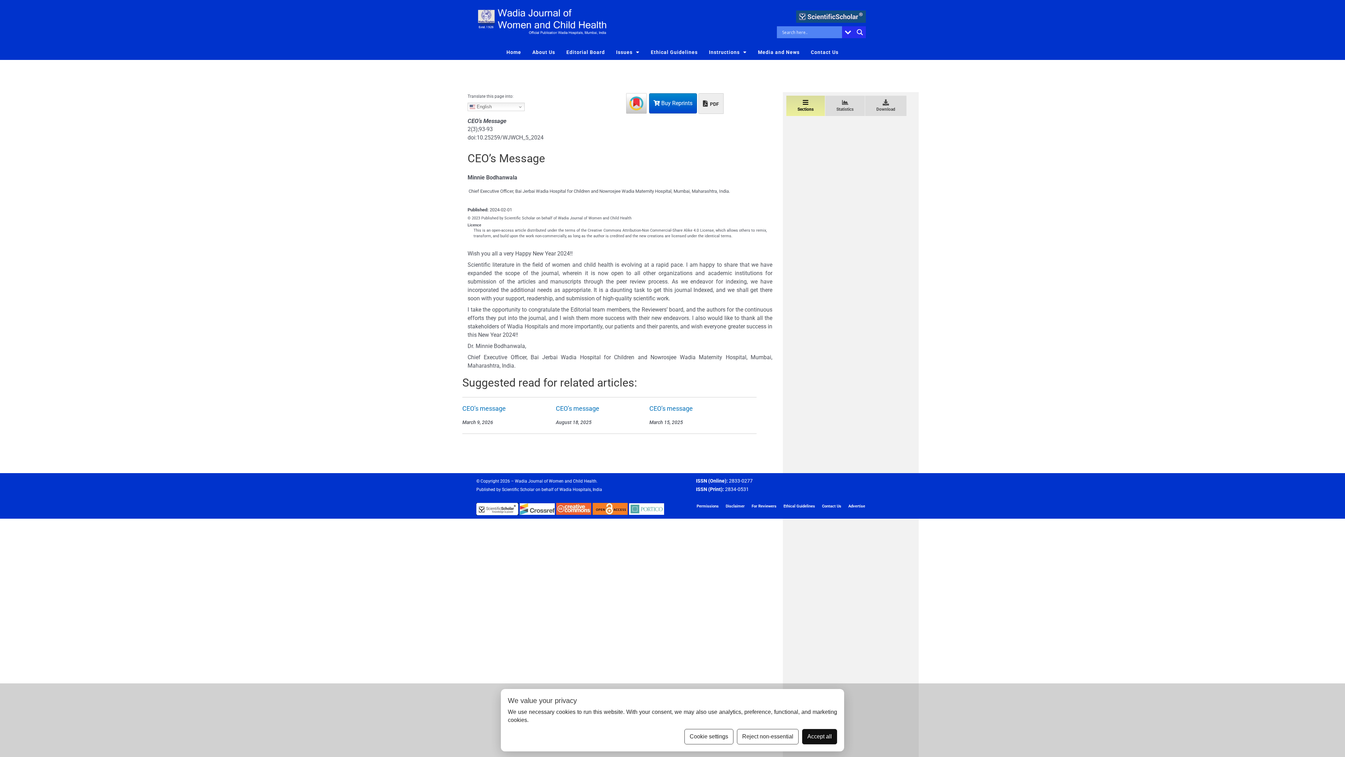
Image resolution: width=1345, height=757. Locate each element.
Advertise (856, 506)
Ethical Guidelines (674, 52)
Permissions (708, 506)
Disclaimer (735, 506)
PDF (714, 104)
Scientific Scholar (518, 489)
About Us (543, 52)
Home (513, 52)
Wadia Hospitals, (575, 489)
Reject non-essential (767, 736)
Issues (624, 52)
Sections (806, 109)
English (483, 106)
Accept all (819, 736)
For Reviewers (764, 506)
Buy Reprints (676, 103)
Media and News (779, 52)
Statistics (845, 109)
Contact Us (825, 52)
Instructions (724, 52)
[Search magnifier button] (860, 32)
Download (885, 109)
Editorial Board (585, 52)
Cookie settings (709, 736)
